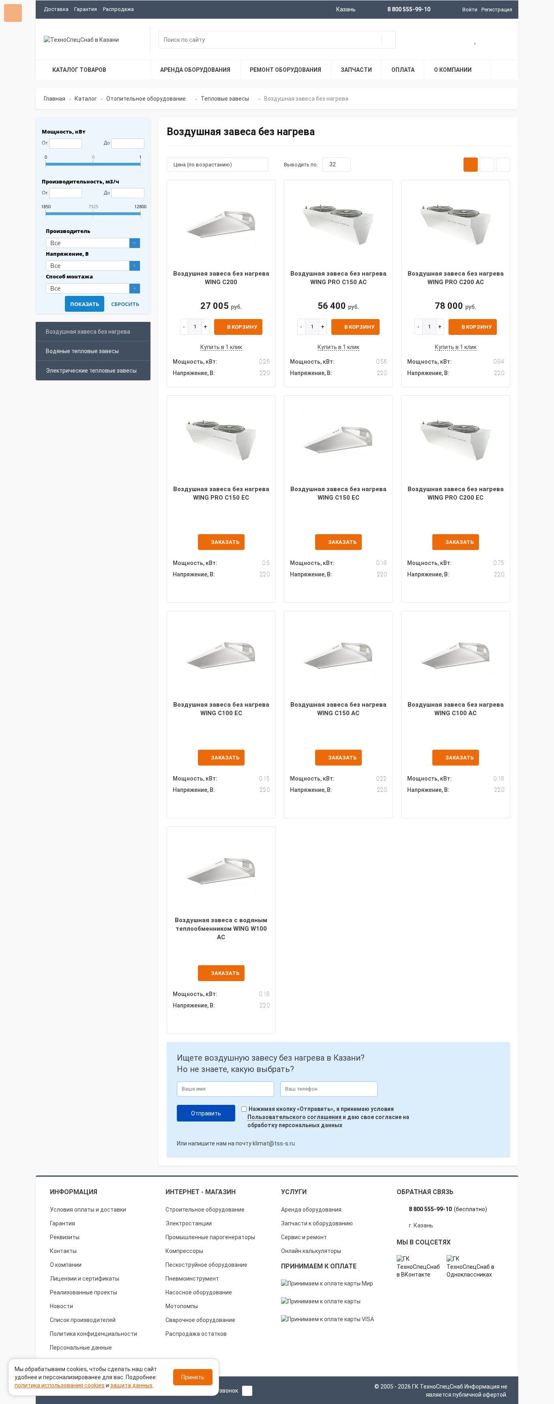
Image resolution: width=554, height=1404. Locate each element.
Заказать (225, 542)
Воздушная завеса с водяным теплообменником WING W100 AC (221, 929)
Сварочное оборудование (200, 1320)
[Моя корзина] (450, 40)
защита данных (131, 1385)
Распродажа (118, 9)
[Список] (487, 164)
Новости (61, 1306)
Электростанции (188, 1223)
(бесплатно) (448, 1209)
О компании (66, 1265)
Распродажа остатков (196, 1334)
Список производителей (83, 1320)
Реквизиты (64, 1237)
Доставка (56, 9)
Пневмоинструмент (192, 1278)
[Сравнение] (501, 40)
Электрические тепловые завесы (91, 370)
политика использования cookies (60, 1385)
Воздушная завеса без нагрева (88, 331)
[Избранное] (475, 40)
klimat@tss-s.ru (274, 1143)
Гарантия (85, 9)
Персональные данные (81, 1347)
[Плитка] (471, 164)
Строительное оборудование (205, 1209)
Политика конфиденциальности (93, 1334)
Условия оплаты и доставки (88, 1209)
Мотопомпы (181, 1306)
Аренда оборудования (311, 1209)
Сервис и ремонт (304, 1237)
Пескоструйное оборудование (206, 1265)
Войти (469, 9)
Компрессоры (184, 1251)
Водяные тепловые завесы (82, 351)
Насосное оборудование (198, 1292)
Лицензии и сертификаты (84, 1278)
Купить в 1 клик (221, 347)
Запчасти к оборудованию (317, 1223)
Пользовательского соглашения (294, 1117)
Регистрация (496, 9)
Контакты (63, 1251)
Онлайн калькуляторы (311, 1251)
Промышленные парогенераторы (210, 1237)
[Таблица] (503, 164)
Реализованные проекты (83, 1292)
